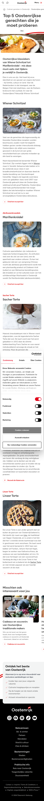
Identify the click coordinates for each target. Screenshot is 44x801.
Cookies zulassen (22, 430)
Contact (9, 785)
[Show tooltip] (41, 50)
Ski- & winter (22, 732)
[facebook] (15, 718)
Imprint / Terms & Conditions (25, 785)
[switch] (38, 406)
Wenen (37, 163)
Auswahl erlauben (22, 438)
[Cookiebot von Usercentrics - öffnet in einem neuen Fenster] (31, 354)
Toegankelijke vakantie (22, 772)
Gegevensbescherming (12, 787)
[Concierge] (7, 3)
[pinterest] (22, 718)
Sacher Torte (35, 562)
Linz (25, 535)
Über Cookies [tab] (36, 360)
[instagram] (9, 718)
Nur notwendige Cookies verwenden (21, 445)
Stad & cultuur (22, 742)
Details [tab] (22, 360)
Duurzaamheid (22, 775)
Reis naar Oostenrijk (22, 768)
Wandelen (22, 739)
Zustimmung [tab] (8, 360)
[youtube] (34, 718)
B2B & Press (33, 790)
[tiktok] (28, 718)
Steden (22, 755)
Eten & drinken (22, 746)
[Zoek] (3, 3)
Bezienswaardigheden (22, 759)
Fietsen (22, 735)
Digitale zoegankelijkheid (16, 790)
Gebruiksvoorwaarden (32, 787)
